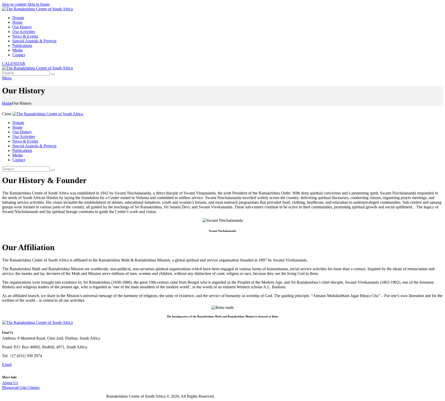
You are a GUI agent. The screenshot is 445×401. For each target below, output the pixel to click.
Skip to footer (39, 4)
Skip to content (14, 4)
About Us (10, 383)
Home (7, 103)
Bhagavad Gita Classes (21, 387)
